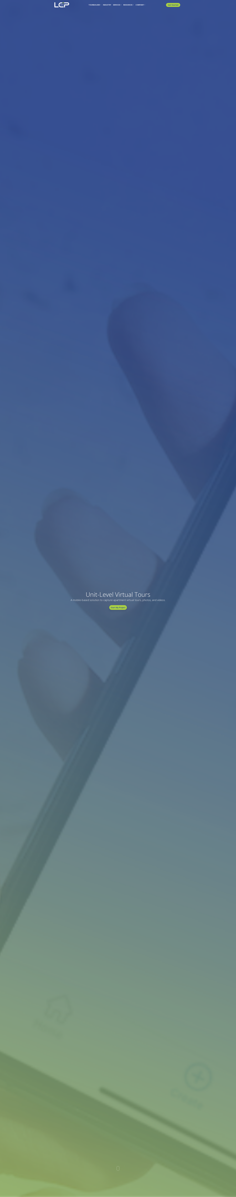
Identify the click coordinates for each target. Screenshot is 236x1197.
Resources (127, 5)
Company (140, 5)
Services (116, 5)
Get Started (173, 5)
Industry (107, 5)
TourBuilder (94, 5)
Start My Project (118, 607)
